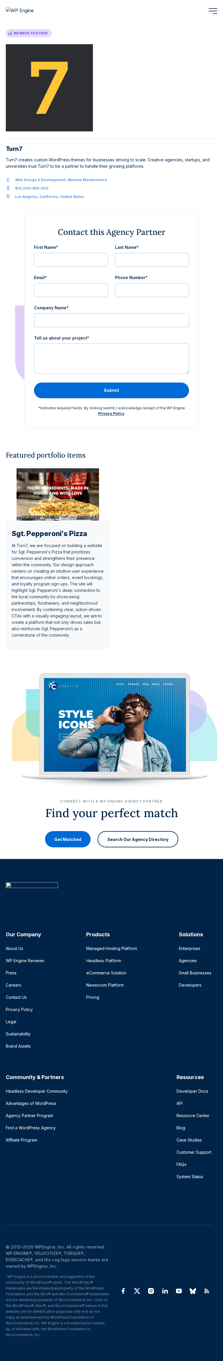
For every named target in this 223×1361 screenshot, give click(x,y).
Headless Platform (103, 960)
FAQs (181, 1164)
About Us (14, 948)
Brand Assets (18, 1046)
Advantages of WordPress (31, 1103)
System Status (190, 1176)
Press (11, 972)
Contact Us (16, 997)
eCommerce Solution (106, 972)
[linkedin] (165, 1291)
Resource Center (193, 1115)
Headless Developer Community (37, 1091)
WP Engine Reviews (25, 960)
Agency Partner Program (29, 1115)
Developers (190, 985)
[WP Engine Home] (27, 11)
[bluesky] (192, 1291)
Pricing (92, 997)
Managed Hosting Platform (111, 948)
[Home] (108, 897)
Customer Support (194, 1152)
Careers (13, 985)
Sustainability (18, 1033)
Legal (11, 1021)
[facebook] (123, 1291)
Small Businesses (195, 972)
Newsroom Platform (105, 985)
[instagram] (151, 1291)
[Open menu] (212, 11)
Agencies (188, 960)
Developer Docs (192, 1091)
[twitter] (137, 1291)
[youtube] (179, 1291)
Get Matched (67, 839)
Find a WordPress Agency (31, 1127)
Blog (181, 1127)
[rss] (206, 1291)
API (180, 1103)
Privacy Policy (111, 413)
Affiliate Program (21, 1139)
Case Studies (189, 1139)
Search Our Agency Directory (137, 839)
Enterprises (189, 948)
